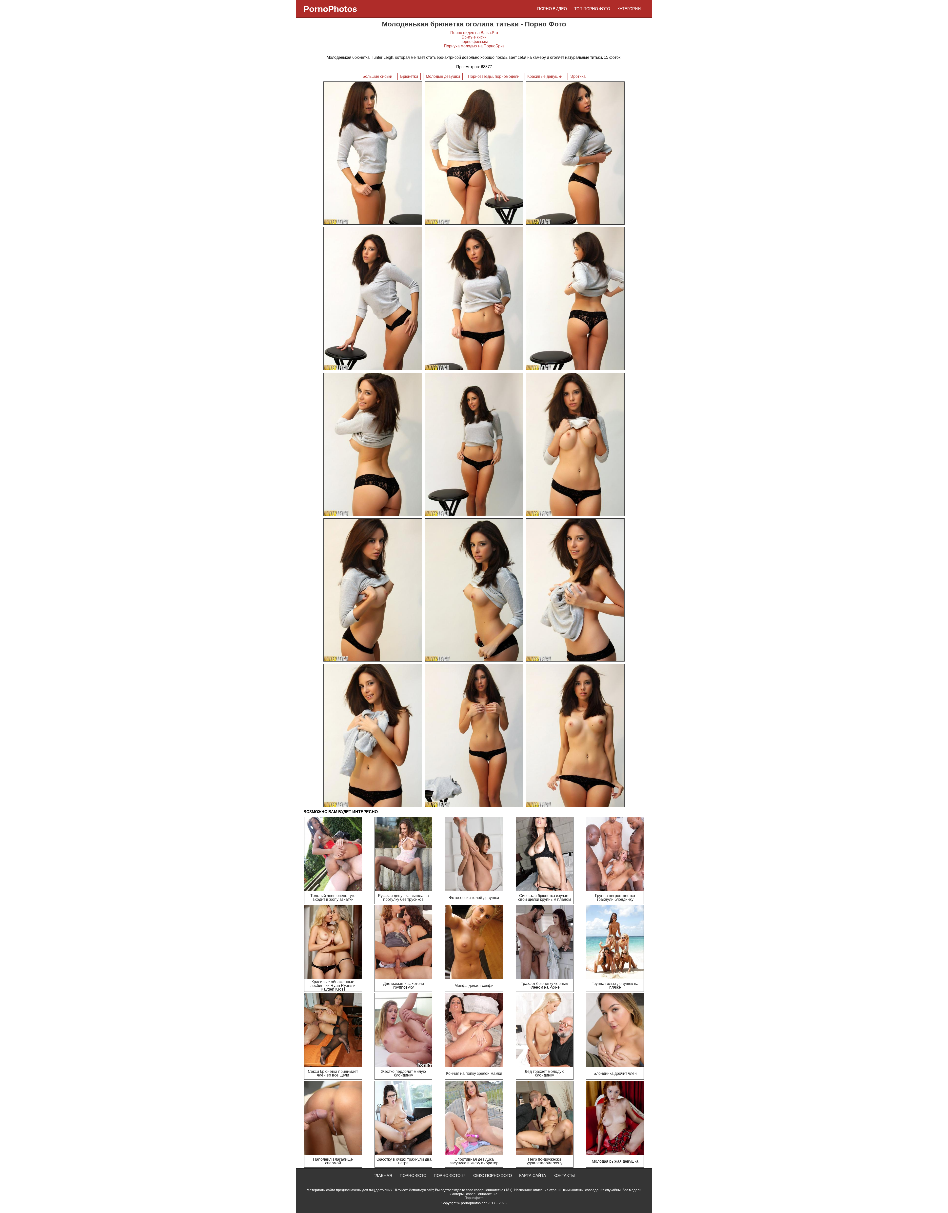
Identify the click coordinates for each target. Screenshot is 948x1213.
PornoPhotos (330, 9)
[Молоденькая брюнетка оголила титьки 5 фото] (474, 298)
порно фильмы (474, 41)
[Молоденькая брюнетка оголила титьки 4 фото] (373, 298)
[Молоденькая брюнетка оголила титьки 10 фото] (373, 590)
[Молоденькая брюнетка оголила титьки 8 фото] (474, 444)
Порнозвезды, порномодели (493, 76)
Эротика (578, 76)
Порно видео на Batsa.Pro (474, 33)
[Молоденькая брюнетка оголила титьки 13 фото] (373, 735)
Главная (383, 1176)
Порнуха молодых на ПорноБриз (474, 46)
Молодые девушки (443, 76)
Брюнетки (409, 76)
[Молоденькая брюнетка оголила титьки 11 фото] (474, 590)
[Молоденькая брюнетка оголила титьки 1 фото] (373, 153)
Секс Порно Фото (492, 1176)
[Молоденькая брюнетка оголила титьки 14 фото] (474, 735)
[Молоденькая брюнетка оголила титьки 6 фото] (575, 298)
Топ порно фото (592, 9)
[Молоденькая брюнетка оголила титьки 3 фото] (575, 153)
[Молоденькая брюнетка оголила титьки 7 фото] (373, 444)
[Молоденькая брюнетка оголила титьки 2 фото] (474, 153)
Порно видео (552, 9)
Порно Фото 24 (450, 1176)
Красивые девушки (544, 76)
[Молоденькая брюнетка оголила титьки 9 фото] (575, 444)
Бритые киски (474, 37)
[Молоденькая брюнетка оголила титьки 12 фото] (575, 590)
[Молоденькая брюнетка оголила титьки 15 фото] (575, 735)
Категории (629, 9)
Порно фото (413, 1176)
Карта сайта (532, 1176)
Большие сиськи (377, 76)
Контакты (564, 1176)
